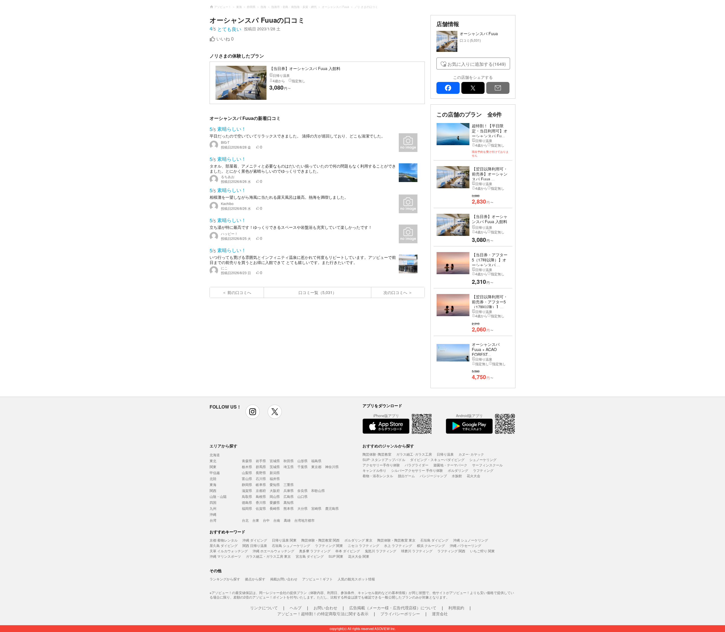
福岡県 (247, 508)
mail (497, 88)
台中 (266, 520)
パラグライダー (416, 464)
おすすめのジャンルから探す (388, 446)
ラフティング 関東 (329, 545)
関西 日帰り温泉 (254, 545)
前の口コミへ (239, 292)
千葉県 (302, 466)
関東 (213, 466)
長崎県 (275, 508)
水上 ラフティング (398, 545)
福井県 (275, 478)
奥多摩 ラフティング (314, 550)
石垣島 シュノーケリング (291, 545)
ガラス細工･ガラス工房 (414, 454)
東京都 (316, 466)
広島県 (288, 496)
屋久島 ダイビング (224, 545)
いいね (225, 39)
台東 (255, 520)
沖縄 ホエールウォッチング (273, 550)
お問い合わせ (325, 607)
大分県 (302, 508)
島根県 (261, 496)
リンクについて (264, 607)
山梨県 (247, 472)
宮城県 (275, 460)
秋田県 (288, 460)
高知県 (288, 502)
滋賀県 (247, 490)
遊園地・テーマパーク (450, 464)
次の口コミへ (395, 292)
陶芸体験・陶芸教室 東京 (396, 540)
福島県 (316, 460)
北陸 (213, 478)
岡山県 (275, 496)
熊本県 (288, 508)
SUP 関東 (336, 556)
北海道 (215, 454)
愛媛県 (275, 502)
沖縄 (213, 514)
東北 (213, 460)
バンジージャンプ (433, 475)
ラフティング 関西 (451, 550)
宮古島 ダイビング (310, 556)
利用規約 (456, 607)
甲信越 (215, 472)
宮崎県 (316, 508)
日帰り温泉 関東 (284, 540)
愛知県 (275, 484)
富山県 (247, 478)
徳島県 (247, 502)
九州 (213, 508)
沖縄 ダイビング (254, 540)
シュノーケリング (482, 459)
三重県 (288, 484)
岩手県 (261, 460)
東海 (213, 484)
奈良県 (302, 490)
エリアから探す (223, 446)
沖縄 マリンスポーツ (225, 556)
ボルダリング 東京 (358, 540)
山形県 (302, 460)
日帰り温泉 (445, 454)
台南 (276, 520)
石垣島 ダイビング (434, 540)
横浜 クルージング (431, 545)
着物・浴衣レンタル (377, 475)
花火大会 (473, 475)
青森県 (247, 460)
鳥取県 (247, 496)
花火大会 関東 (358, 556)
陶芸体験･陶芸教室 (376, 454)
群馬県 (261, 466)
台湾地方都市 (304, 520)
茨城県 (275, 466)
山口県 (302, 496)
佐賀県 (261, 508)
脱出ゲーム (406, 475)
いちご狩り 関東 (482, 550)
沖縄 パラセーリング (465, 545)
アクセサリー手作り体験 (381, 464)
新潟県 (275, 472)
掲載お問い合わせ (283, 578)
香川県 (261, 502)
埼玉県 (288, 466)
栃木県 (247, 466)
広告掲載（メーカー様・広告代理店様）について (392, 607)
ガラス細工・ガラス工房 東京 (268, 556)
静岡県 (247, 484)
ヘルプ (296, 607)
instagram (253, 412)
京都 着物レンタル (224, 540)
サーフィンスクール (487, 464)
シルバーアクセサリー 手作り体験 (417, 470)
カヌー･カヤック (471, 454)
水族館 (457, 475)
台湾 (213, 520)
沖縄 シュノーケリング (470, 540)
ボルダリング (458, 470)
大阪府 (275, 490)
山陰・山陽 (218, 496)
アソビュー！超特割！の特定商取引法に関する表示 (322, 613)
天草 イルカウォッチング (229, 550)
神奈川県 (332, 466)
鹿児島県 (332, 508)
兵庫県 (288, 490)
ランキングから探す (225, 578)
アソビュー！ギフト (317, 578)
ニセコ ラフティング (363, 545)
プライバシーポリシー (400, 613)
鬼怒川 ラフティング (380, 550)
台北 (245, 520)
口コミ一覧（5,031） (317, 292)
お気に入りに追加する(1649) (476, 64)
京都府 (261, 490)
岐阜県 (261, 484)
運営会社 (440, 613)
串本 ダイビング (347, 550)
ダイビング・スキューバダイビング (437, 459)
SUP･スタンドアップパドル (383, 459)
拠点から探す (255, 578)
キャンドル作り (374, 470)
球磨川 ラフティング (416, 550)
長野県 (261, 472)
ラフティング (483, 470)
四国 (213, 502)
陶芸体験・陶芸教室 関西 (320, 540)
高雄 (287, 520)
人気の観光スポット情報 (356, 578)
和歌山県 (318, 490)
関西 (213, 490)
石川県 (261, 478)
